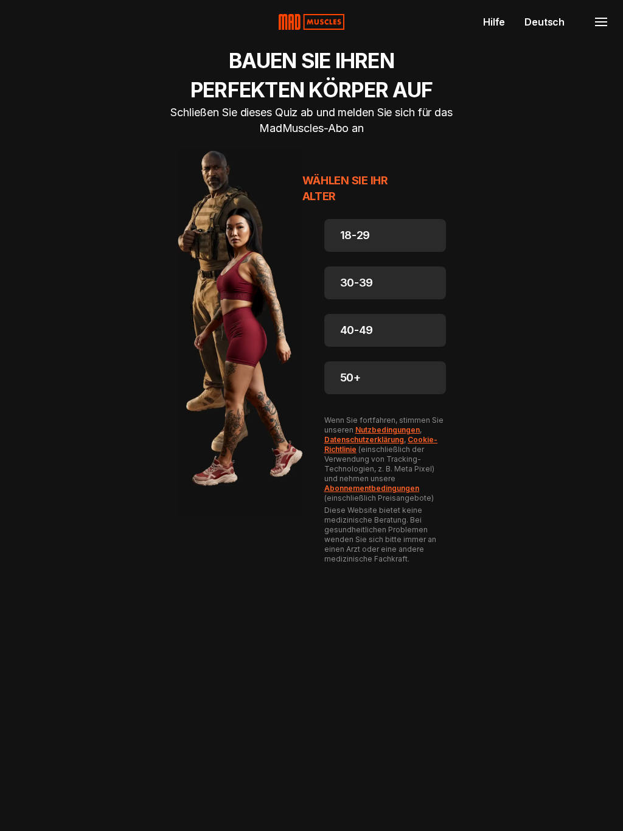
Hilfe (494, 22)
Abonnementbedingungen (372, 488)
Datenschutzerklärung (364, 439)
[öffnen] (601, 22)
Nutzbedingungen (387, 429)
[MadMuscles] (311, 22)
